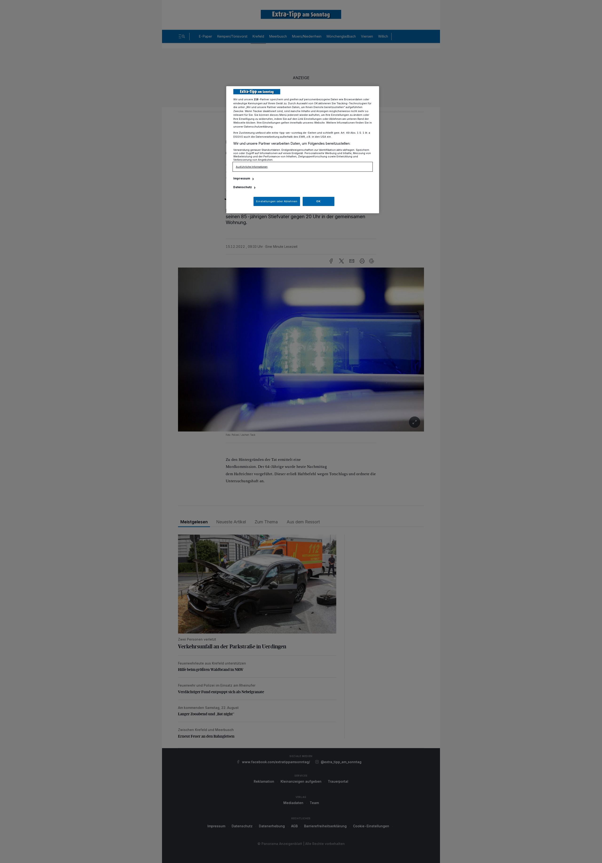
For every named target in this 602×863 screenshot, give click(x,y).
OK (318, 201)
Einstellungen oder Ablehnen (276, 201)
